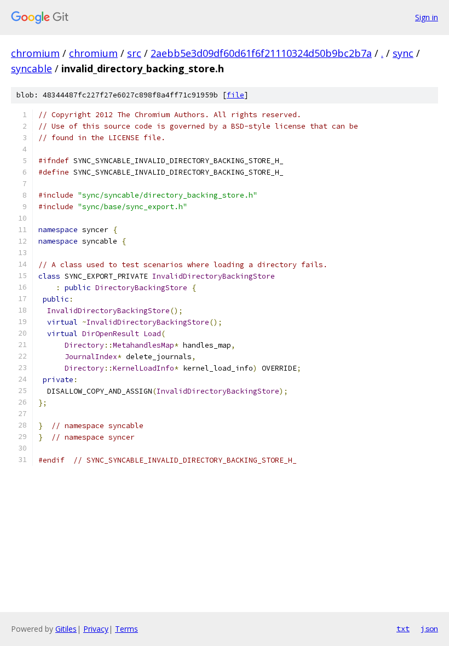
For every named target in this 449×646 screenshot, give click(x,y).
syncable (31, 68)
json (429, 628)
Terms (126, 629)
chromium (35, 53)
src (134, 53)
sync (403, 53)
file (235, 95)
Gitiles (66, 629)
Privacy (95, 629)
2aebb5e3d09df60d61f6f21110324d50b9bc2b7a (261, 53)
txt (403, 628)
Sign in (426, 17)
